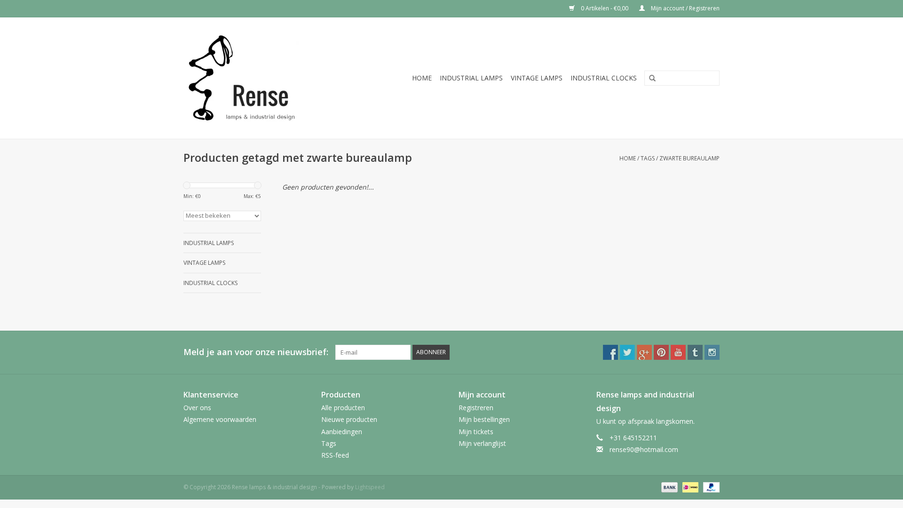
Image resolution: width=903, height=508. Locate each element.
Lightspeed (370, 487)
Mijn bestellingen (484, 419)
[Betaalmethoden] (668, 487)
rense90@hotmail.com (644, 449)
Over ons (197, 407)
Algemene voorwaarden (219, 419)
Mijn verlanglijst (482, 443)
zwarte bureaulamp (689, 158)
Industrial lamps (471, 77)
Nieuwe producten (349, 419)
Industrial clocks (603, 77)
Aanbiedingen (341, 431)
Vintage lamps (536, 77)
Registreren (476, 407)
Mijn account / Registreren (685, 8)
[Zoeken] (649, 79)
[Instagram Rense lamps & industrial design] (712, 352)
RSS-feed (335, 455)
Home (422, 77)
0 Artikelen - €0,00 (604, 8)
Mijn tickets (476, 431)
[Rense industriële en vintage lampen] (256, 78)
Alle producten (343, 407)
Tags (648, 158)
